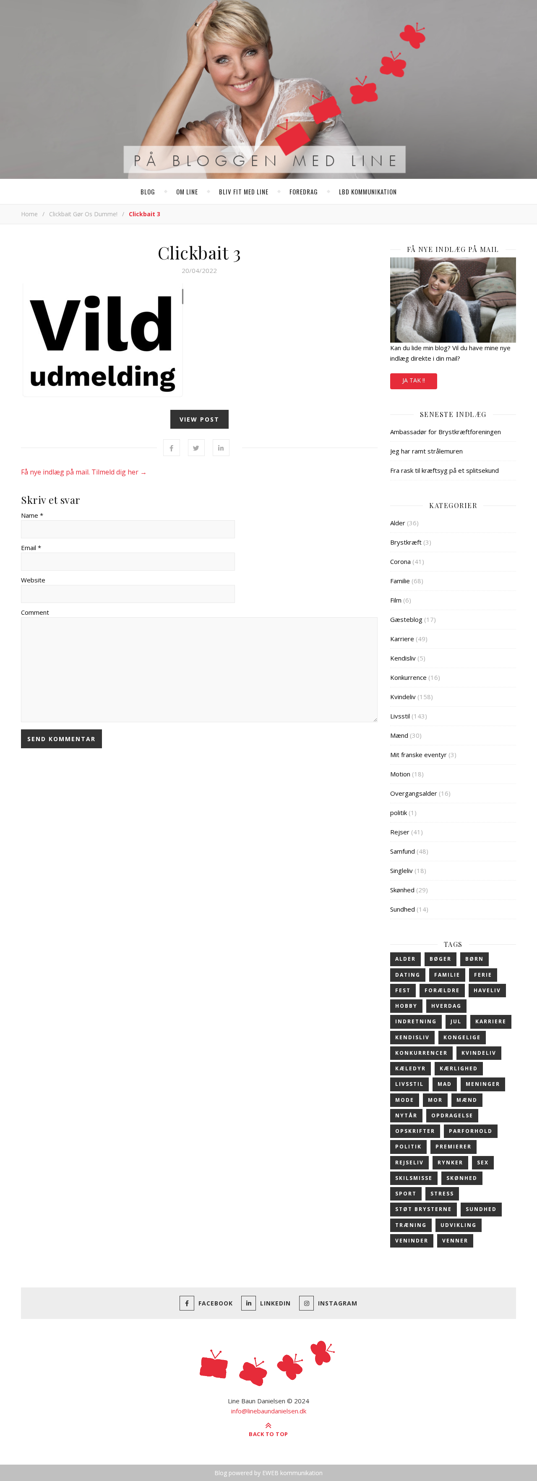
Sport (406, 1193)
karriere (490, 1021)
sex (483, 1162)
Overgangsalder (413, 793)
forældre (442, 990)
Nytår (406, 1115)
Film (395, 600)
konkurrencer (421, 1052)
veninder (411, 1240)
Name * (32, 515)
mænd (466, 1100)
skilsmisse (414, 1178)
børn (474, 958)
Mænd (399, 735)
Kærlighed (459, 1068)
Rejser (399, 832)
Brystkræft (406, 542)
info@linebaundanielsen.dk (268, 1411)
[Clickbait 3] (199, 341)
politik (398, 812)
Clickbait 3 (199, 252)
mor (435, 1100)
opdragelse (452, 1115)
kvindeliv (478, 1052)
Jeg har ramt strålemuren (426, 451)
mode (404, 1100)
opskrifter (415, 1131)
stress (442, 1193)
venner (455, 1240)
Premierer (453, 1146)
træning (411, 1225)
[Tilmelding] (453, 300)
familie (447, 974)
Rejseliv (409, 1162)
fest (403, 990)
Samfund (402, 851)
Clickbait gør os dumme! (83, 214)
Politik (408, 1146)
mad (445, 1084)
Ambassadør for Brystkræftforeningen (445, 431)
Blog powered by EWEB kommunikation (268, 1473)
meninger (483, 1084)
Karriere (402, 638)
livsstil (409, 1084)
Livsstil (400, 716)
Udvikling (459, 1225)
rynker (450, 1162)
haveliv (487, 990)
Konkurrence (408, 677)
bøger (440, 958)
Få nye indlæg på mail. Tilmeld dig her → (84, 472)
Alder (397, 523)
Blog (148, 191)
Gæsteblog (406, 619)
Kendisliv (403, 658)
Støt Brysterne (423, 1209)
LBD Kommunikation (368, 191)
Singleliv (401, 870)
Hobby (406, 1005)
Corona (400, 561)
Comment (35, 612)
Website (33, 580)
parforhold (471, 1131)
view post (199, 419)
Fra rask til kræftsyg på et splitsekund (444, 470)
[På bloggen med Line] (268, 91)
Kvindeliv (403, 696)
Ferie (483, 974)
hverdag (446, 1005)
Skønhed (402, 890)
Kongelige (462, 1037)
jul (456, 1021)
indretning (416, 1021)
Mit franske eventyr (418, 754)
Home (29, 214)
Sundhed (402, 909)
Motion (400, 774)
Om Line (187, 191)
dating (407, 974)
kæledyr (410, 1068)
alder (405, 958)
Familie (400, 581)
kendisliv (412, 1037)
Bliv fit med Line (243, 191)
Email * (31, 547)
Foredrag (303, 191)
